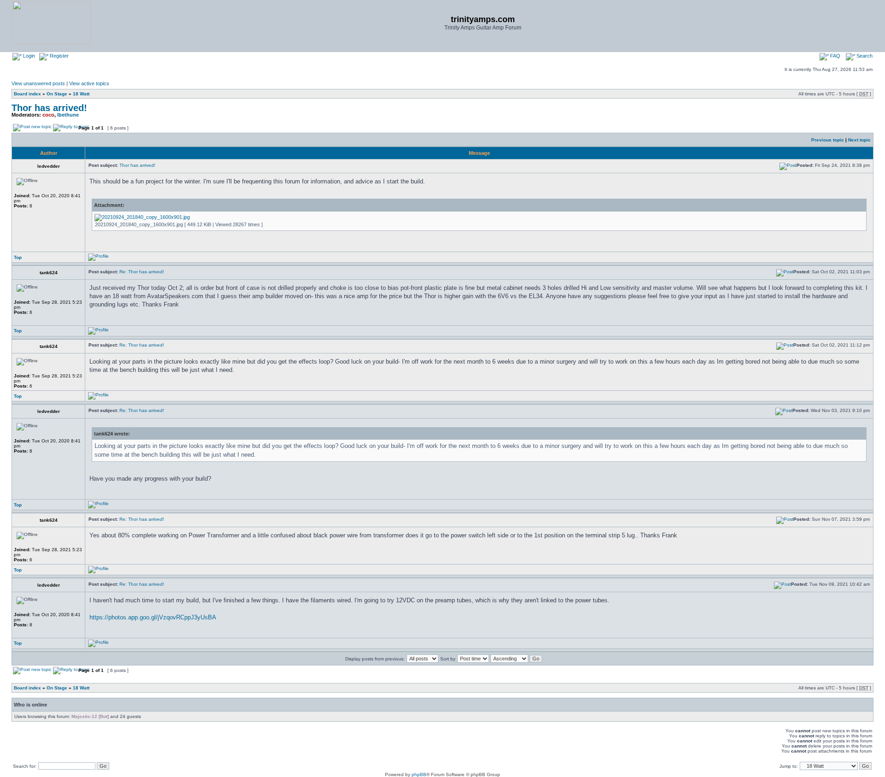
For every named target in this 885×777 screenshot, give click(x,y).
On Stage (57, 93)
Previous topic (827, 139)
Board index (27, 93)
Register (58, 56)
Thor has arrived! (49, 108)
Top (18, 257)
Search (864, 56)
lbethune (68, 115)
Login (28, 56)
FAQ (834, 56)
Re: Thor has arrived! (141, 271)
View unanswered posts (38, 83)
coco (48, 115)
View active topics (89, 83)
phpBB (419, 774)
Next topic (859, 139)
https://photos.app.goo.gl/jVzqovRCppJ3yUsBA (152, 617)
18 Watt (81, 93)
